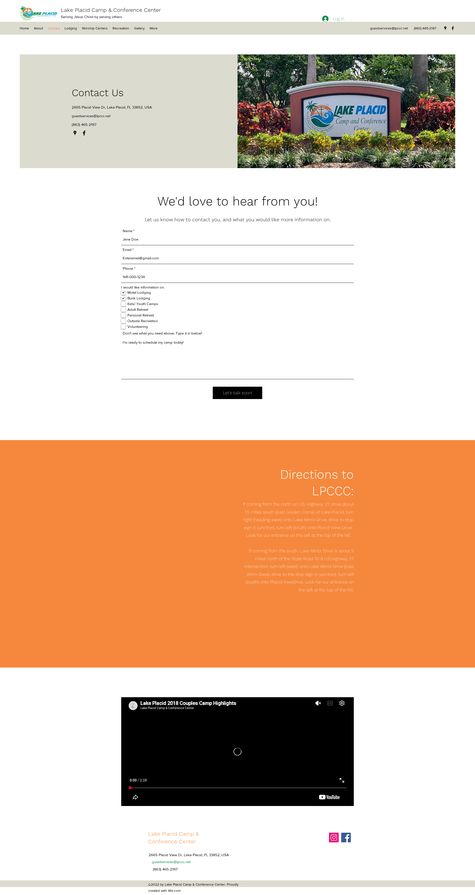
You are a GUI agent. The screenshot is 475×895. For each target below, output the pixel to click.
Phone (128, 268)
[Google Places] (445, 28)
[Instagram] (334, 837)
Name (127, 231)
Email (127, 249)
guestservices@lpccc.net (389, 28)
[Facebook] (452, 28)
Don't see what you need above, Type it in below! (162, 333)
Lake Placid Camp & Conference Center (111, 10)
